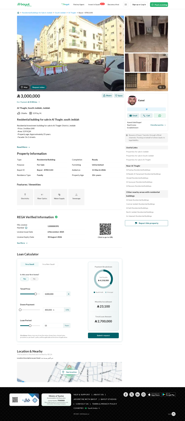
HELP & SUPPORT (82, 394)
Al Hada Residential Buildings (137, 200)
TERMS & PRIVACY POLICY (104, 404)
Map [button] (25, 87)
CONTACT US (82, 404)
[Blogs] (65, 4)
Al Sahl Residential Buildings (137, 208)
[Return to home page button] (24, 5)
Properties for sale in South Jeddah (140, 156)
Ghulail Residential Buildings (137, 178)
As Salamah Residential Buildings (139, 216)
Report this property (148, 223)
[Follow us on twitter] (131, 396)
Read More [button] (22, 147)
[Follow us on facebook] (125, 396)
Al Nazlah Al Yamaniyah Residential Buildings (143, 174)
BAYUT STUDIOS (108, 399)
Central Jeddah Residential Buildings (140, 204)
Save (120, 95)
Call (148, 115)
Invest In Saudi (96, 4)
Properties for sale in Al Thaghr (138, 160)
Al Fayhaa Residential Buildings (138, 170)
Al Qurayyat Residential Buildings (139, 182)
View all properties (156, 125)
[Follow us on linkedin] (137, 396)
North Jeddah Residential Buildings (140, 212)
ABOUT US (99, 394)
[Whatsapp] (160, 115)
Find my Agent (78, 4)
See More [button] (21, 243)
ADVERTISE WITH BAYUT (85, 399)
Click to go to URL (105, 237)
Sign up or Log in (139, 4)
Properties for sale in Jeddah (137, 152)
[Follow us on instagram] (143, 396)
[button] (162, 87)
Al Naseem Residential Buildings (138, 186)
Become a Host (113, 4)
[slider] (35, 294)
